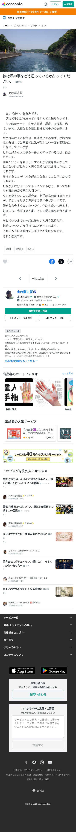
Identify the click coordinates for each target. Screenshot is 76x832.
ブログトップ (20, 25)
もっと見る (67, 373)
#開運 (8, 248)
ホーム (6, 25)
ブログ (34, 25)
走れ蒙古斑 (25, 291)
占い (44, 25)
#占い (31, 248)
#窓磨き (20, 248)
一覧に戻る (38, 278)
